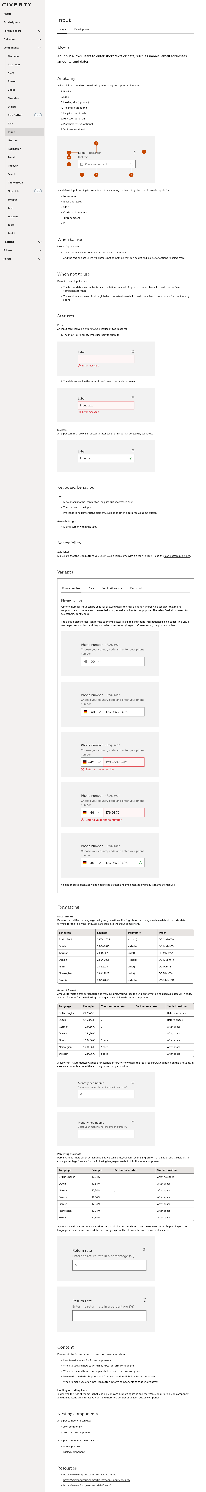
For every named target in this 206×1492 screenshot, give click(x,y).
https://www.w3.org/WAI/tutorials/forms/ (87, 1485)
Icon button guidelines (177, 556)
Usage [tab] (62, 29)
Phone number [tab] (71, 588)
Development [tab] (82, 29)
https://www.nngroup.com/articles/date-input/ (90, 1474)
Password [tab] (136, 588)
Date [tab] (91, 588)
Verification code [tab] (112, 588)
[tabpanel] (125, 743)
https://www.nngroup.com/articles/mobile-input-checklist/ (96, 1480)
